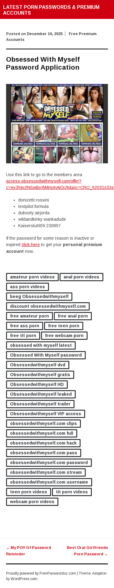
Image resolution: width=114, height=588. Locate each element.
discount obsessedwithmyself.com (48, 306)
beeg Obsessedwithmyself (39, 296)
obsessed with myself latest (41, 345)
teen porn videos (28, 491)
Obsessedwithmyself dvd (37, 364)
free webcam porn (64, 335)
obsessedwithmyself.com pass (43, 452)
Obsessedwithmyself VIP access (45, 413)
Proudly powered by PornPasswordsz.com (41, 573)
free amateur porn (29, 316)
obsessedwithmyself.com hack (43, 443)
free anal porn (73, 316)
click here (31, 244)
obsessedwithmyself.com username (49, 482)
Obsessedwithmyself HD (37, 384)
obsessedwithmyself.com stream (46, 472)
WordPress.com (24, 579)
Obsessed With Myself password (46, 355)
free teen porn (63, 325)
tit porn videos (72, 491)
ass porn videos (27, 286)
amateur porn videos (32, 276)
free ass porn (24, 325)
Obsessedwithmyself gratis (40, 374)
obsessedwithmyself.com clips (43, 423)
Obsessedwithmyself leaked (41, 394)
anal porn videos (81, 276)
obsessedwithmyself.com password (49, 462)
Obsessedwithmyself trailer (40, 403)
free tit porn (23, 335)
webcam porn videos (32, 501)
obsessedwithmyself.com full (41, 433)
